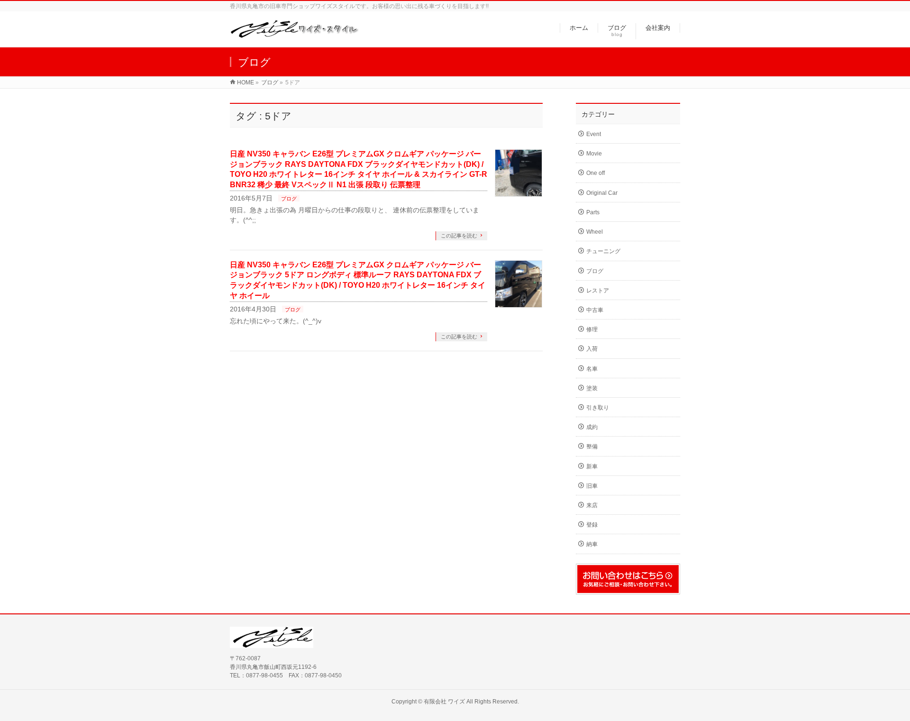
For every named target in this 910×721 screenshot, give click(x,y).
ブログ (289, 198)
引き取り (597, 407)
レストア (597, 290)
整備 (592, 446)
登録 (592, 524)
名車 (592, 368)
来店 (592, 505)
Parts (593, 212)
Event (593, 134)
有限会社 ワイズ (444, 701)
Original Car (602, 193)
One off (595, 173)
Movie (594, 153)
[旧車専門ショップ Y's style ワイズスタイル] (294, 34)
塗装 (592, 388)
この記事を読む (459, 235)
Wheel (594, 231)
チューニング (603, 251)
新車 (592, 466)
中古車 (594, 310)
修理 (592, 329)
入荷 (592, 349)
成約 (592, 427)
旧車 (592, 486)
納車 (592, 544)
